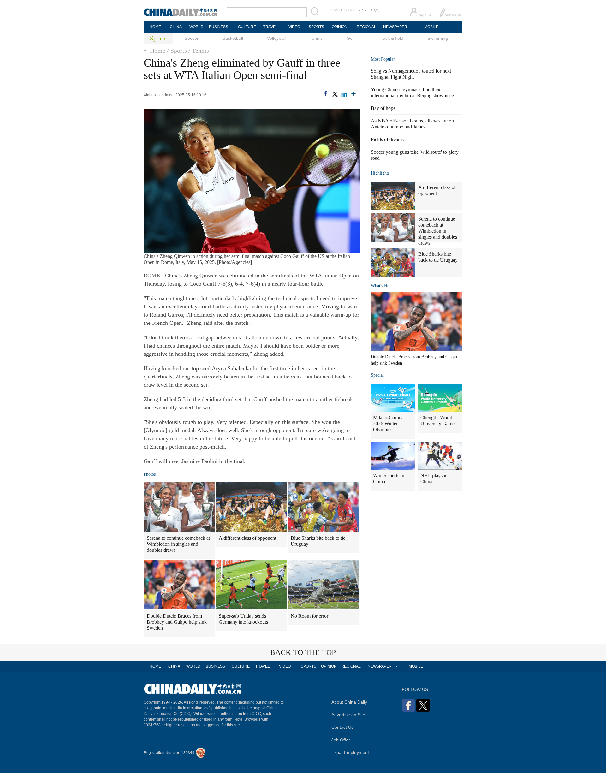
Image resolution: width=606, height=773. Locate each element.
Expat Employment (350, 752)
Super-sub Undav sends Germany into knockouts (243, 619)
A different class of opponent (247, 538)
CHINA (176, 27)
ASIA (363, 10)
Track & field (391, 38)
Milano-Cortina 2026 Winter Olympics (388, 423)
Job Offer (340, 739)
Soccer (192, 38)
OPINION (340, 27)
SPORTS (316, 27)
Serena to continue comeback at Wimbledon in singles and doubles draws (178, 544)
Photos (150, 474)
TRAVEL (270, 27)
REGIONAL (366, 27)
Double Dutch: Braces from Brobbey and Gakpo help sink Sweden (177, 622)
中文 (375, 10)
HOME (155, 27)
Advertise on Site (348, 714)
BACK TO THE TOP (303, 652)
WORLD (196, 27)
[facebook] (325, 93)
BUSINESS (218, 27)
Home (157, 50)
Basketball (233, 38)
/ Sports (177, 50)
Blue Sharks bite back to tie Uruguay (318, 541)
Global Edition (343, 10)
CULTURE (247, 27)
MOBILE (431, 27)
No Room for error (309, 616)
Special (377, 375)
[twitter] (334, 94)
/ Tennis (198, 50)
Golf (351, 38)
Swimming (437, 38)
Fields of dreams (387, 139)
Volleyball (276, 38)
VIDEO (294, 27)
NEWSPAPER (395, 27)
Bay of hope (383, 108)
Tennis (316, 38)
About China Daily (349, 702)
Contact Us (342, 727)
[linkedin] (344, 94)
